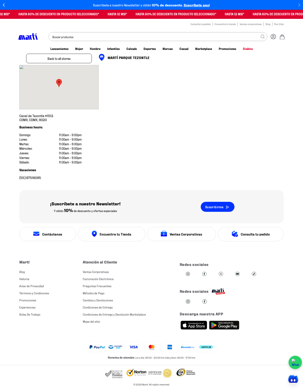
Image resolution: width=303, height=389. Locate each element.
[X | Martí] (221, 274)
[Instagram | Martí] (188, 274)
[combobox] (158, 36)
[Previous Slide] (4, 5)
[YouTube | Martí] (237, 274)
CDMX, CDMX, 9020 (36, 117)
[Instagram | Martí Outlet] (188, 302)
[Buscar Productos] (262, 36)
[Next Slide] (299, 5)
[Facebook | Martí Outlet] (204, 302)
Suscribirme (214, 207)
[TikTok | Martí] (254, 274)
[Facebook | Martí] (204, 274)
